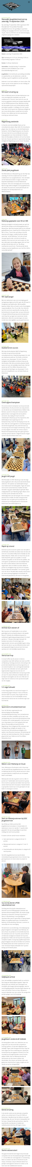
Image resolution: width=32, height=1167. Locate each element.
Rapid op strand (8, 546)
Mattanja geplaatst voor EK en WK (15, 221)
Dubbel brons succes (10, 348)
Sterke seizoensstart (9, 1150)
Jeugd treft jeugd (8, 476)
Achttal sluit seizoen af (10, 627)
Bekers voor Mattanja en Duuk (14, 764)
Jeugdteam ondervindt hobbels (14, 1039)
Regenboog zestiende (10, 121)
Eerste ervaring (7, 1109)
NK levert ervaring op (10, 92)
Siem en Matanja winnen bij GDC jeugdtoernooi (14, 819)
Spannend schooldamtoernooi (14, 707)
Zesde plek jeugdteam (10, 170)
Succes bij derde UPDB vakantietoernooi (10, 904)
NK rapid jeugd (7, 296)
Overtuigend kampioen (11, 402)
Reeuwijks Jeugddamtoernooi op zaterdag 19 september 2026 (14, 20)
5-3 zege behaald (8, 687)
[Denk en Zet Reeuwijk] (11, 9)
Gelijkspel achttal (8, 977)
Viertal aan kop (7, 655)
